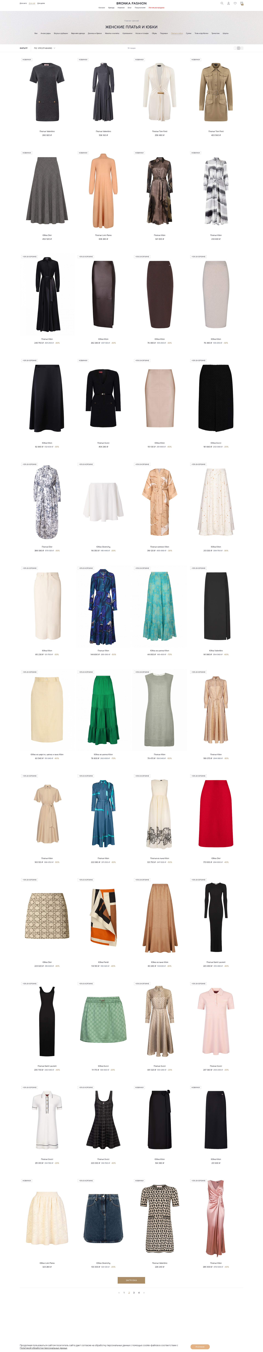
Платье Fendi (159, 1317)
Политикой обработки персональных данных (43, 1348)
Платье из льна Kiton (159, 858)
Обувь (154, 33)
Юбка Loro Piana (47, 1263)
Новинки (121, 8)
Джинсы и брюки (95, 33)
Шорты (225, 33)
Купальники (127, 33)
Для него (23, 3)
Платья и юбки (177, 33)
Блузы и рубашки (61, 33)
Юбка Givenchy (103, 547)
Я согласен (200, 1347)
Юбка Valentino (216, 650)
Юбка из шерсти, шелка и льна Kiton (47, 754)
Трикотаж (215, 33)
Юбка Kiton (103, 339)
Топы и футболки (201, 33)
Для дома (41, 3)
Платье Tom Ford (159, 131)
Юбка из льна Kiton (159, 962)
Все (36, 33)
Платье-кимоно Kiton (159, 547)
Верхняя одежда (78, 33)
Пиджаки (164, 33)
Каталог (102, 8)
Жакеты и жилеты (112, 33)
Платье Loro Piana (103, 235)
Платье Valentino (47, 131)
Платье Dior (47, 547)
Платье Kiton (159, 235)
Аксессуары (46, 33)
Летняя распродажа (156, 8)
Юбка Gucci (216, 443)
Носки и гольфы (141, 33)
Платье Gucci (103, 443)
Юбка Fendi (103, 962)
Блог (130, 8)
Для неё (32, 3)
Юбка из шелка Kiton (159, 650)
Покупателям (140, 8)
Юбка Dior (47, 235)
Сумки (188, 33)
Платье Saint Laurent (216, 962)
